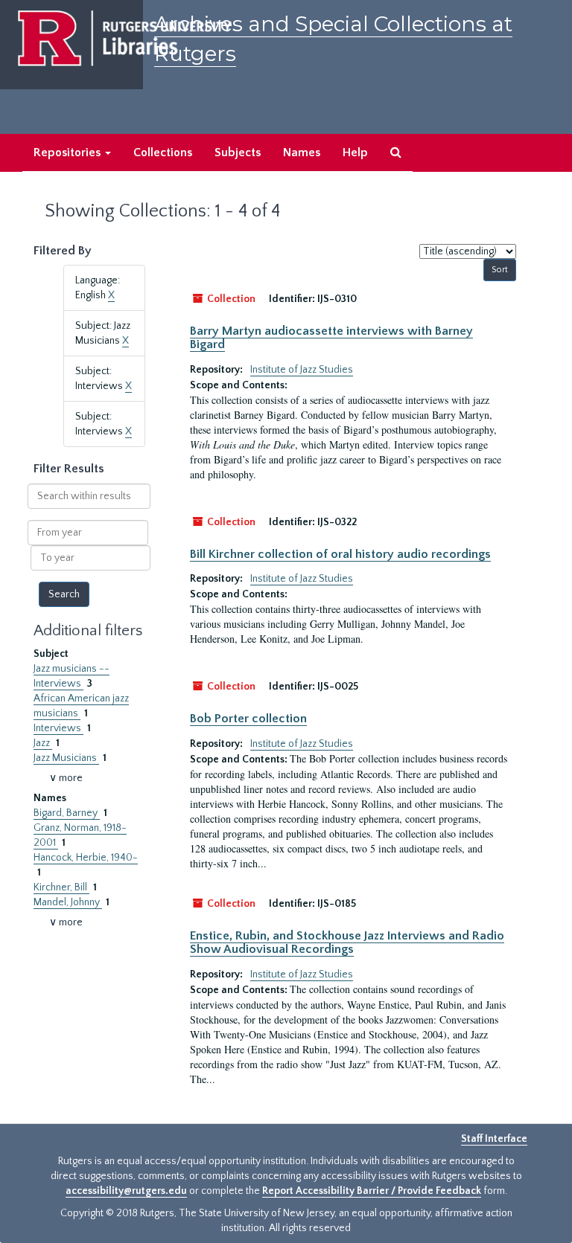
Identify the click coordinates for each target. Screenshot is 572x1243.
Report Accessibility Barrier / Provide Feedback (371, 1191)
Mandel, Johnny (68, 902)
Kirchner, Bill (61, 887)
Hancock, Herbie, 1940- (86, 858)
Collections (162, 152)
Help (355, 152)
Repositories (69, 152)
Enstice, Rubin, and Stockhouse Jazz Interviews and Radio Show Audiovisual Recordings (347, 942)
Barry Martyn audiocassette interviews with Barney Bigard (331, 337)
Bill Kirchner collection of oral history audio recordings (340, 554)
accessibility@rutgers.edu (126, 1191)
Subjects (237, 152)
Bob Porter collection (248, 718)
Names (301, 152)
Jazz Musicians (66, 758)
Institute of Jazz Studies (301, 370)
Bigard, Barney (67, 813)
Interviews (58, 728)
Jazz (43, 743)
